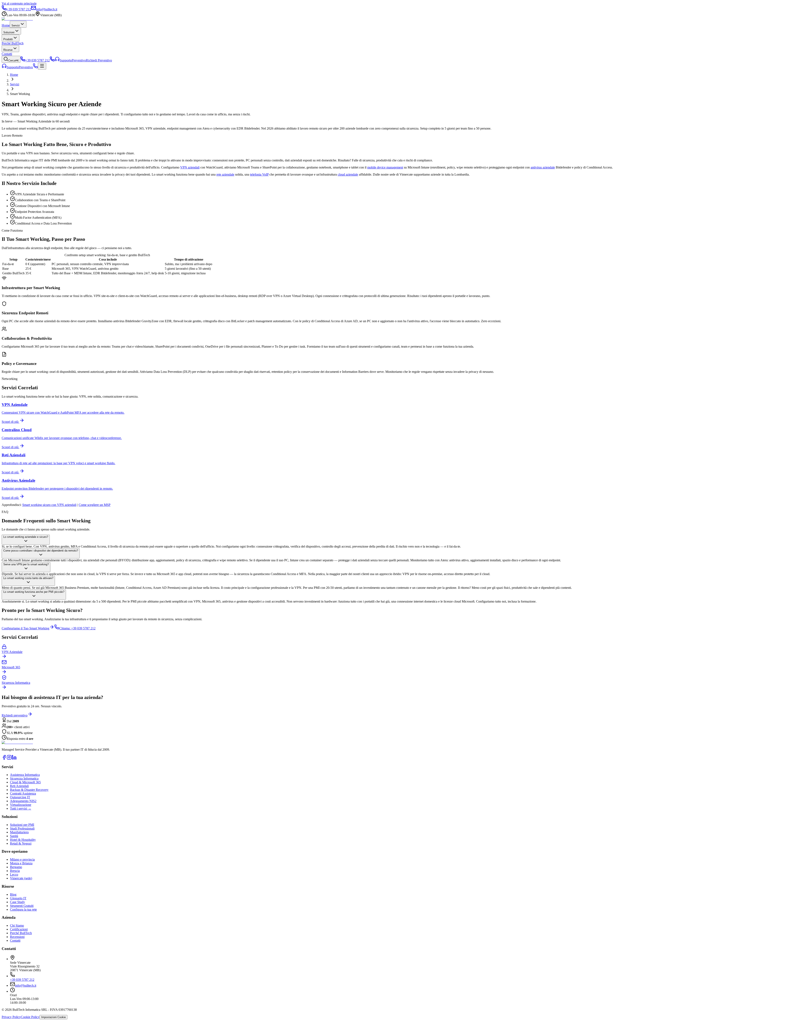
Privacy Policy (11, 1017)
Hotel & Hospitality (23, 839)
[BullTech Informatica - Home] (17, 742)
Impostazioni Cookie (53, 1017)
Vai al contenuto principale (19, 3)
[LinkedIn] (14, 758)
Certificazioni (19, 929)
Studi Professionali (22, 828)
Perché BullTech (13, 43)
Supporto (13, 67)
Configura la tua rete (23, 909)
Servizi (15, 25)
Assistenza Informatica (25, 774)
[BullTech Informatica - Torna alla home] (17, 19)
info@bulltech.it (25, 985)
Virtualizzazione (20, 804)
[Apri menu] (42, 66)
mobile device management (385, 167)
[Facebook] (4, 758)
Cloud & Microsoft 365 (25, 782)
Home (6, 25)
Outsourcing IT (20, 797)
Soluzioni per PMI (22, 824)
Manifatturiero (19, 832)
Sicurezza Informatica (24, 778)
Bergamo (16, 867)
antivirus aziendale (543, 167)
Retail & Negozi (20, 843)
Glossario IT (18, 898)
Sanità (14, 836)
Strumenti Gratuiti (21, 905)
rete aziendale (225, 174)
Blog (13, 894)
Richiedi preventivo (14, 715)
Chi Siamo (17, 925)
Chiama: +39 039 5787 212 (77, 628)
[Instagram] (9, 758)
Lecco (14, 874)
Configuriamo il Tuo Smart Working (25, 628)
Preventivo (26, 67)
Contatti (7, 54)
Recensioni (17, 937)
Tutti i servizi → (20, 808)
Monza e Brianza (21, 863)
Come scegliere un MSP (94, 505)
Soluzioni (8, 32)
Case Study (17, 902)
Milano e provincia (22, 859)
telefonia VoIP (259, 174)
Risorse (7, 49)
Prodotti (8, 39)
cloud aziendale (348, 174)
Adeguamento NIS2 (23, 801)
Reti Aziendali (19, 786)
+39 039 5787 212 (22, 979)
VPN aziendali (190, 167)
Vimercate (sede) (21, 878)
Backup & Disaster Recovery (29, 789)
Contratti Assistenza (23, 793)
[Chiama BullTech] (52, 60)
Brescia (15, 870)
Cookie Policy (30, 1017)
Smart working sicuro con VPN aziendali (49, 505)
